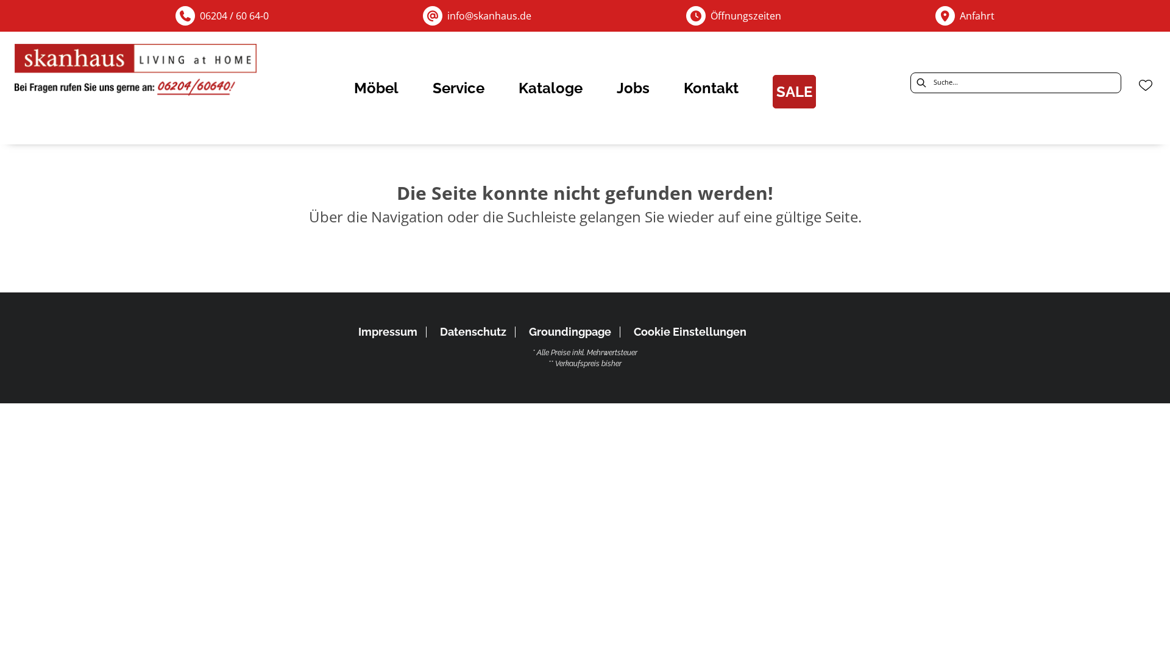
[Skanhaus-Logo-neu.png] (136, 73)
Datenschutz (473, 331)
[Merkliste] (1145, 85)
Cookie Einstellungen (690, 332)
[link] (376, 88)
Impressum (387, 331)
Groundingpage (570, 331)
